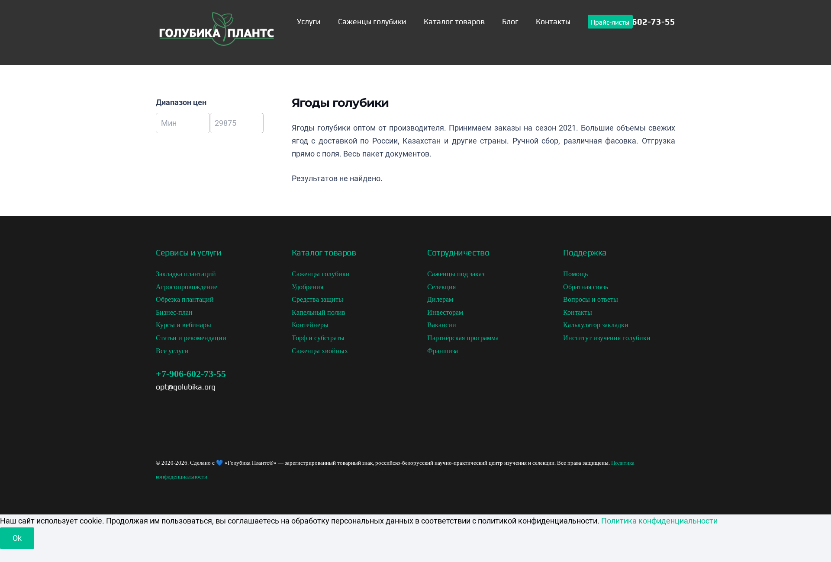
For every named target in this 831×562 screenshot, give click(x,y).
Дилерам (440, 299)
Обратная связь (585, 287)
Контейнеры (310, 325)
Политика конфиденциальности (659, 520)
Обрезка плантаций (185, 299)
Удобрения (307, 287)
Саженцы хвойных (320, 350)
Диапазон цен (181, 102)
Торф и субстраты (318, 338)
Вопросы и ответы (590, 299)
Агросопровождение (186, 287)
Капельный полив (318, 312)
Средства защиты (317, 299)
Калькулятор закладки (595, 325)
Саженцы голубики (321, 274)
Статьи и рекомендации (191, 338)
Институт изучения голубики (607, 338)
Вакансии (441, 325)
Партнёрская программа (463, 338)
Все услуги (172, 350)
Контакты (577, 312)
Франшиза (442, 350)
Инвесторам (445, 312)
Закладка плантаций (186, 274)
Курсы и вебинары (183, 325)
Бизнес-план (174, 312)
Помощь (575, 274)
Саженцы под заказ (455, 274)
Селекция (441, 287)
